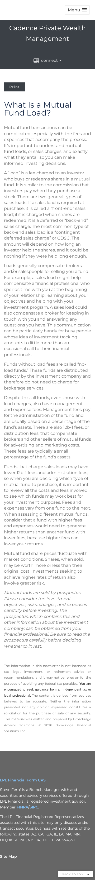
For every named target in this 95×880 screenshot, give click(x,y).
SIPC (34, 807)
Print (14, 87)
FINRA (22, 807)
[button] (77, 10)
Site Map (8, 856)
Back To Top (73, 874)
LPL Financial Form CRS (23, 780)
